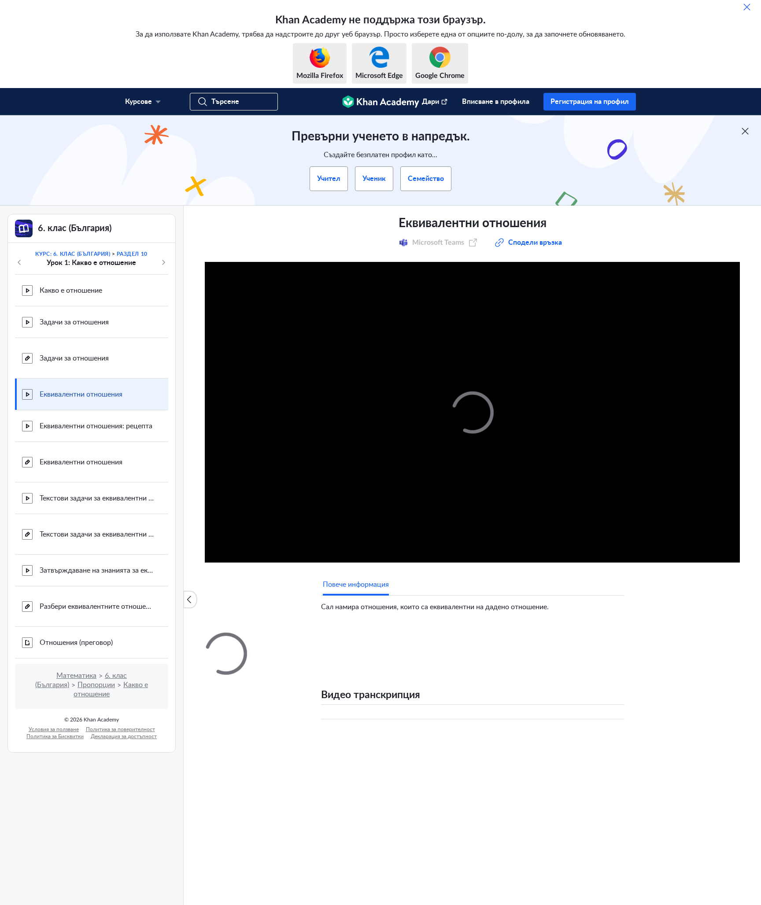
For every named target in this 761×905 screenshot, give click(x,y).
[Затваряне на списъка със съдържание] (190, 599)
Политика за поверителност (120, 729)
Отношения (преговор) (76, 642)
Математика (76, 675)
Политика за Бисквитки (55, 736)
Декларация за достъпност (124, 736)
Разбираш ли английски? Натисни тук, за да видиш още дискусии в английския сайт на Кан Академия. (475, 827)
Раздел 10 (132, 254)
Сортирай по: (512, 744)
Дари (430, 101)
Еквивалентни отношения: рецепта (96, 426)
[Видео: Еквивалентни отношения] (472, 412)
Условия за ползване (54, 729)
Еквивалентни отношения (81, 394)
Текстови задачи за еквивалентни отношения (97, 498)
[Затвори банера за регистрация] (745, 131)
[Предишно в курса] (19, 262)
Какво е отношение (71, 290)
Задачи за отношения (74, 322)
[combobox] (576, 745)
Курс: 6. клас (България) (72, 254)
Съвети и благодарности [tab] (410, 640)
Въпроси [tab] (345, 640)
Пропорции (96, 684)
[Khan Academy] (380, 101)
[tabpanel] (472, 603)
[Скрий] (747, 7)
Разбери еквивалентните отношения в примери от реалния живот (97, 606)
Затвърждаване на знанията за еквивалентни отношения (97, 570)
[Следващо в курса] (163, 262)
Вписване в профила (495, 101)
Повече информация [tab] (356, 584)
